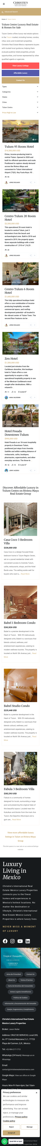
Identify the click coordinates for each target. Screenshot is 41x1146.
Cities (4, 102)
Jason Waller (14, 1029)
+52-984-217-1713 (13, 1049)
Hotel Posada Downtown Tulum (17, 433)
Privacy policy (21, 1117)
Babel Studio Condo (17, 706)
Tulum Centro (7, 107)
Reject (11, 1127)
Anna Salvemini (14, 397)
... (33, 172)
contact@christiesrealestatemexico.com (18, 1069)
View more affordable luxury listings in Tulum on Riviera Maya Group (20, 836)
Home (3, 19)
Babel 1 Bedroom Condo (19, 622)
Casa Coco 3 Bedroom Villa (18, 541)
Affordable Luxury (20, 73)
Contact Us (20, 80)
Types (4, 87)
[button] (12, 1141)
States (4, 97)
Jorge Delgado (14, 182)
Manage (30, 1127)
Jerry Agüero (14, 470)
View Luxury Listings (21, 66)
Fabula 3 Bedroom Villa (19, 789)
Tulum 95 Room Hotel (19, 146)
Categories (6, 92)
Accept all (11, 1133)
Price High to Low (9, 113)
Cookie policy (9, 1121)
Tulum (9, 37)
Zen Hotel (11, 358)
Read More (25, 574)
